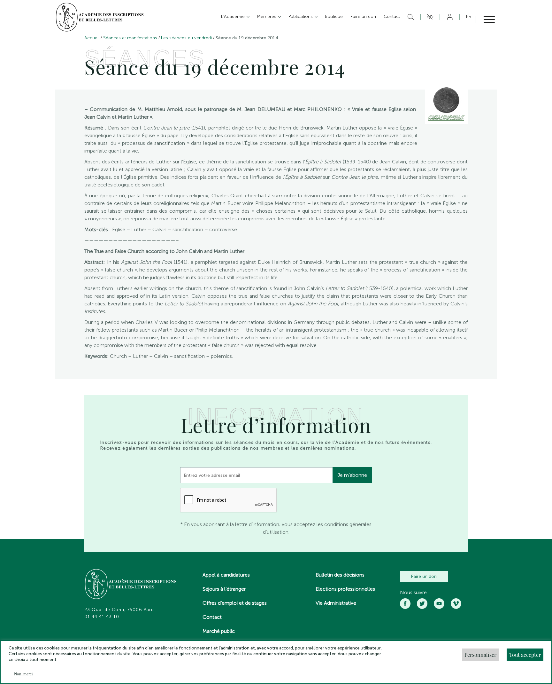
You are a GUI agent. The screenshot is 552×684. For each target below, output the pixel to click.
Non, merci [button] (23, 674)
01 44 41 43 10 (101, 617)
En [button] (468, 17)
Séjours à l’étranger (224, 589)
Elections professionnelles (345, 589)
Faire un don (424, 576)
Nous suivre (413, 592)
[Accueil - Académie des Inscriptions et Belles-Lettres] (131, 585)
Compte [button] (449, 17)
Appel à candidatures (226, 575)
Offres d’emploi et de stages (235, 603)
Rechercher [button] (410, 17)
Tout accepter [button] (525, 654)
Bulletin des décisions (340, 575)
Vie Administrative (336, 603)
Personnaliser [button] (480, 654)
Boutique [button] (334, 16)
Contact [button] (392, 16)
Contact (212, 617)
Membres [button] (267, 16)
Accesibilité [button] (429, 17)
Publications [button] (301, 16)
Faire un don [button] (363, 16)
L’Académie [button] (233, 16)
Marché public (219, 631)
